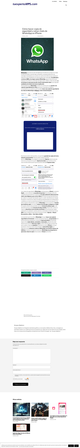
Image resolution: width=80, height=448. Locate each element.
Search (66, 5)
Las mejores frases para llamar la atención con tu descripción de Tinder (58, 416)
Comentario (15, 348)
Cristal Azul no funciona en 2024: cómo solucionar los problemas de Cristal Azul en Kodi (21, 419)
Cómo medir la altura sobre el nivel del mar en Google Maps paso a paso (39, 419)
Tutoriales (38, 316)
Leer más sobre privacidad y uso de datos (26, 446)
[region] (40, 445)
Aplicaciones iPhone (28, 316)
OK (76, 445)
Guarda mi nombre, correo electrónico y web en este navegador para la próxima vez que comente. (32, 375)
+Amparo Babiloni (55, 331)
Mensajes (34, 316)
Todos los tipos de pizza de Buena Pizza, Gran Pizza (21, 434)
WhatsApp (24, 72)
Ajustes (71, 445)
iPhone (37, 90)
